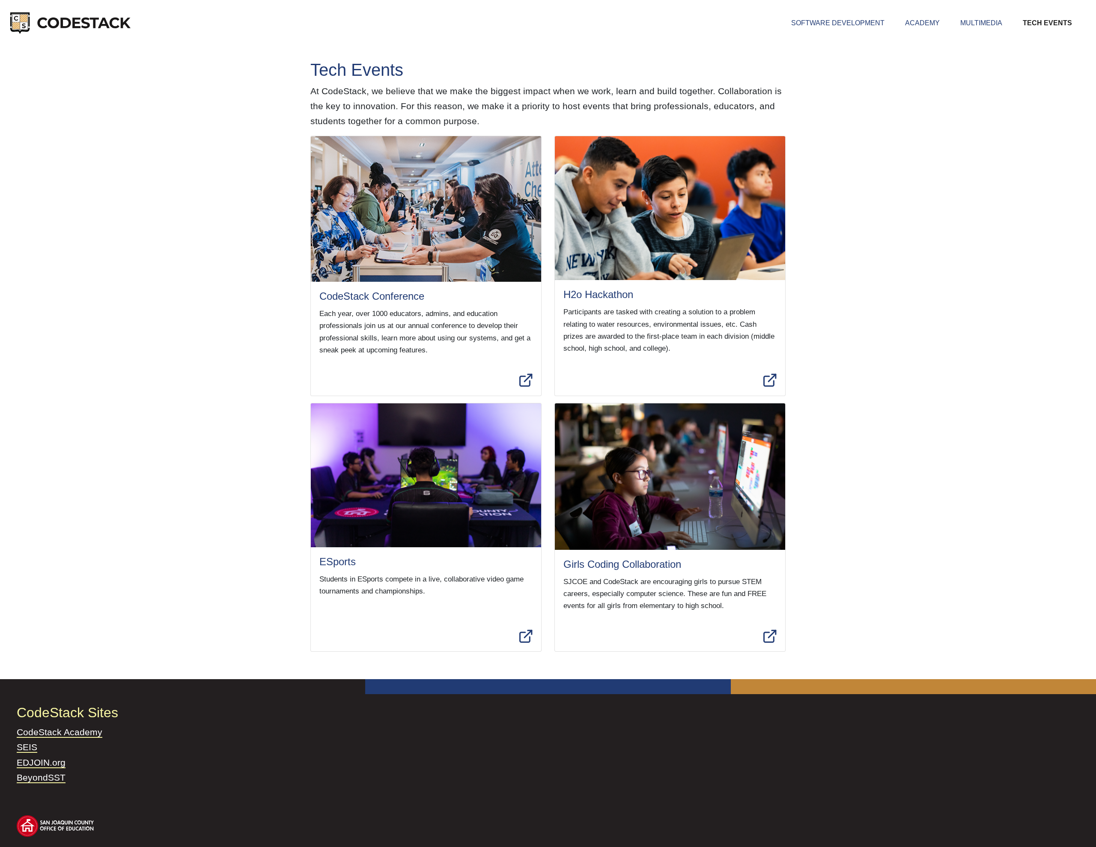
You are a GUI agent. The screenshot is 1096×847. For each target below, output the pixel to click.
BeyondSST (41, 777)
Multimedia (981, 23)
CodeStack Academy (59, 732)
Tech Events (1047, 23)
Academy (922, 23)
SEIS (27, 747)
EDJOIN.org (41, 762)
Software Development (846, 23)
